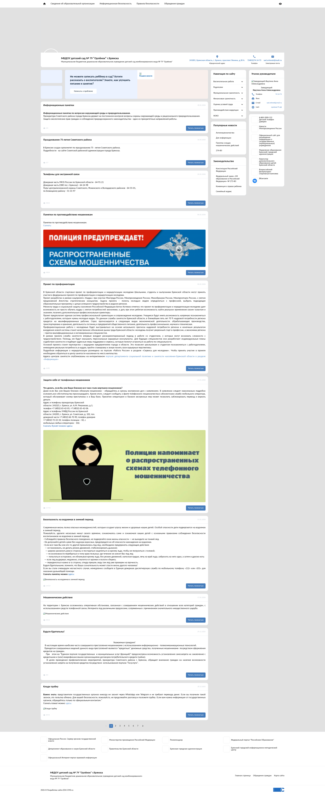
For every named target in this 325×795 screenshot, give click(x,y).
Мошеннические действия (57, 597)
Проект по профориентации (59, 284)
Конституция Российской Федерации (227, 170)
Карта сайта (279, 776)
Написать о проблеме (83, 91)
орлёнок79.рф (276, 107)
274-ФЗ (219, 151)
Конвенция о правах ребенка (228, 186)
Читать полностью (196, 128)
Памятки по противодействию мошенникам (68, 215)
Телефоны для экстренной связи (61, 174)
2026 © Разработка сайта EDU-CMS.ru (57, 790)
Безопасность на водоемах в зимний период (68, 519)
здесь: (71, 574)
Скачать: (47, 225)
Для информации (223, 138)
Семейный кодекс (224, 192)
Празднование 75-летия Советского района (67, 140)
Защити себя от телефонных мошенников (66, 380)
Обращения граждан (174, 4)
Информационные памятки (58, 105)
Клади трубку (50, 686)
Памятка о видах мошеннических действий (227, 144)
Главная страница (243, 776)
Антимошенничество (225, 133)
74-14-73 (278, 94)
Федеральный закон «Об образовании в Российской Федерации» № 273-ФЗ (228, 178)
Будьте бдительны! (54, 631)
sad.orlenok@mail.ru (274, 103)
